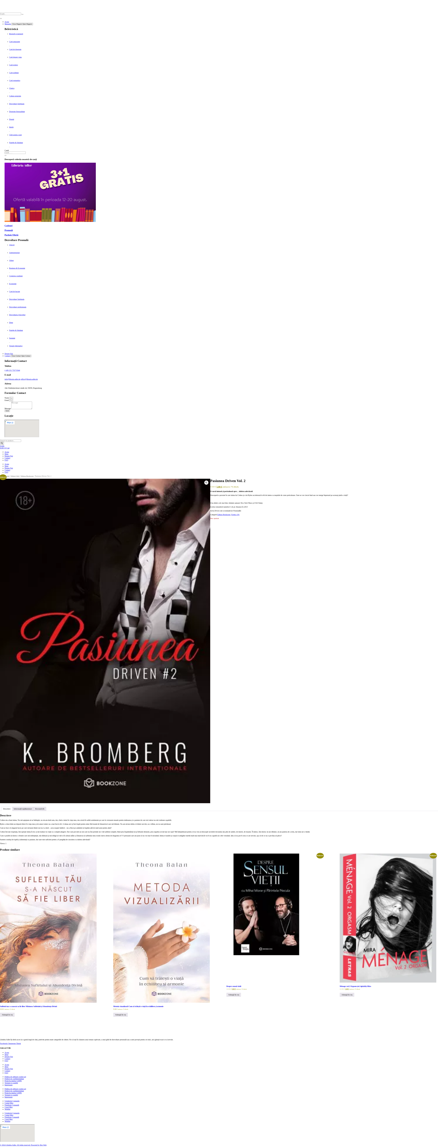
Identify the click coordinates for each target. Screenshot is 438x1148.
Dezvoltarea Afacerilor (17, 315)
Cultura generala (15, 96)
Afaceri (11, 245)
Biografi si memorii (16, 34)
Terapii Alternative (15, 346)
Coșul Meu (9, 1107)
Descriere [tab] (6, 809)
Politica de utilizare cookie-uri (15, 1077)
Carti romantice (14, 80)
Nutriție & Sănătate (16, 143)
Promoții (9, 230)
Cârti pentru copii (15, 135)
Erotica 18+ (235, 515)
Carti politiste (14, 73)
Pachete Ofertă (11, 235)
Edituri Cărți (15, 476)
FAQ (6, 460)
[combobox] (15, 152)
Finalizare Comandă (12, 1105)
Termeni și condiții (11, 1083)
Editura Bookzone (27, 476)
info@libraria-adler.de (12, 379)
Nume (7, 398)
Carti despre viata (15, 57)
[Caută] (5, 155)
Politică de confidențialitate (14, 1079)
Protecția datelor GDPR (13, 1081)
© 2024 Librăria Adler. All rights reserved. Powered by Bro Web (23, 1145)
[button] (206, 483)
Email (7, 400)
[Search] (22, 14)
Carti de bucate (14, 291)
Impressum (8, 1085)
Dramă (11, 119)
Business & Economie (17, 268)
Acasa (7, 452)
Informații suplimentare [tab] (23, 809)
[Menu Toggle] (1, 18)
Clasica (11, 88)
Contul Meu (9, 1103)
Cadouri (8, 225)
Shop (6, 454)
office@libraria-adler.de (29, 379)
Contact (7, 458)
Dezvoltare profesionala (17, 307)
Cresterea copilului (16, 276)
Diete (11, 323)
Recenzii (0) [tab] (39, 809)
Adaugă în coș (7, 1015)
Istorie (11, 127)
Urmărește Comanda (12, 1101)
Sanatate (12, 338)
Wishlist (7, 1109)
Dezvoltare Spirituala (16, 104)
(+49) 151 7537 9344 (12, 370)
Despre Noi (9, 456)
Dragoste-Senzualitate (17, 112)
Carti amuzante (14, 42)
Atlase (11, 260)
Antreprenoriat (14, 253)
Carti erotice (13, 65)
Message (8, 408)
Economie (12, 284)
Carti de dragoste (15, 49)
